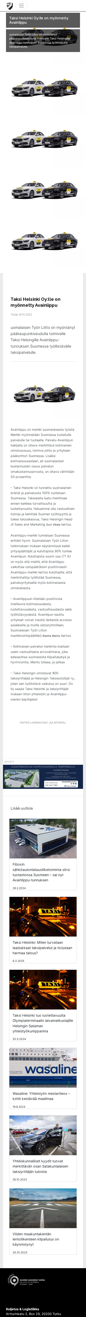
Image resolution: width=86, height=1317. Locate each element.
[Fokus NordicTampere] (43, 778)
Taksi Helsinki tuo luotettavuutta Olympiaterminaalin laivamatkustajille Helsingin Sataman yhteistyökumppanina (43, 1023)
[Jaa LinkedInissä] (49, 733)
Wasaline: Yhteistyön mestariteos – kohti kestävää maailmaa (41, 1096)
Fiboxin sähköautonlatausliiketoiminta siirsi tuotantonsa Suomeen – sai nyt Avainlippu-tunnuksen (41, 872)
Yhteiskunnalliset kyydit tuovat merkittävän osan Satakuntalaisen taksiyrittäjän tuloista (40, 1166)
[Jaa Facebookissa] (35, 733)
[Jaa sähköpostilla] (63, 733)
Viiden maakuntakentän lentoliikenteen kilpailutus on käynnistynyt (36, 1239)
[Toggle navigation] (21, 6)
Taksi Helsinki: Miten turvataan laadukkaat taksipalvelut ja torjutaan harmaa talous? (42, 947)
